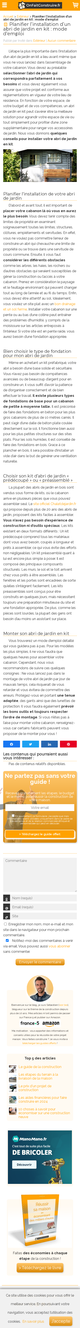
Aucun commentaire (62, 40)
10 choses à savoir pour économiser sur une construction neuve (44, 1113)
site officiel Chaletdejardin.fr (54, 504)
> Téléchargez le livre (40, 1267)
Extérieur (23, 16)
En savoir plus (33, 1321)
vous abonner (59, 946)
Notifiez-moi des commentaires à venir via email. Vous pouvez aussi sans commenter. (38, 946)
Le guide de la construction (40, 1067)
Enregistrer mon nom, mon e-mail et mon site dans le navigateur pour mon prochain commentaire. (38, 929)
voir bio (63, 1004)
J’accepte (60, 1321)
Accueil (8, 16)
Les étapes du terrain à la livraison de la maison (38, 1076)
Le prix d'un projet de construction (35, 1088)
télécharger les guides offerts (39, 1043)
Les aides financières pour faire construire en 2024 (43, 1099)
